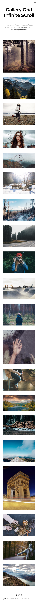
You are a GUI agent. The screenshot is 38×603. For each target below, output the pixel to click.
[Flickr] (16, 595)
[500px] (21, 595)
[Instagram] (19, 595)
